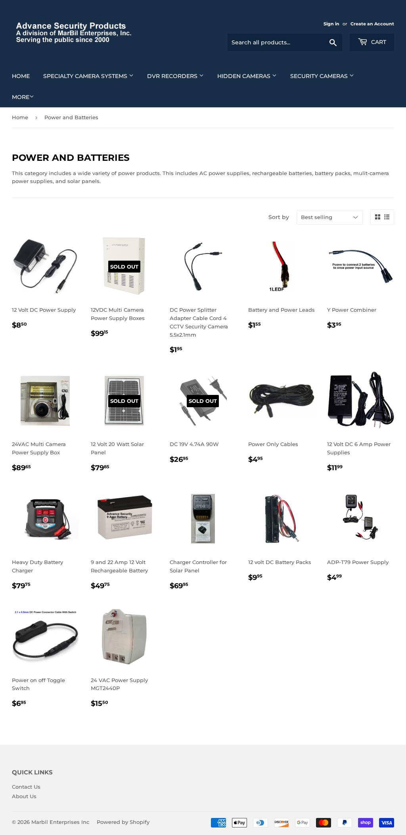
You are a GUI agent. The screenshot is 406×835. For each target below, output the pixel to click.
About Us (24, 796)
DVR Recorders (173, 76)
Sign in (331, 24)
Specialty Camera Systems (86, 76)
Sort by (278, 217)
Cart (378, 42)
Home (21, 76)
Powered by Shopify (123, 822)
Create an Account (372, 24)
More (20, 97)
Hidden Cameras (244, 76)
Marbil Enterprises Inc (60, 822)
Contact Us (26, 787)
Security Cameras (319, 76)
